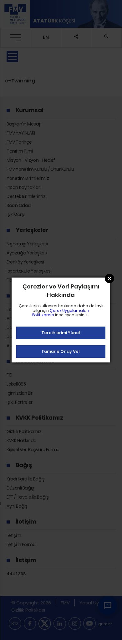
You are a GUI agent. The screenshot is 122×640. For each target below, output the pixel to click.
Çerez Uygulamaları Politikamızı (60, 313)
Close (109, 278)
